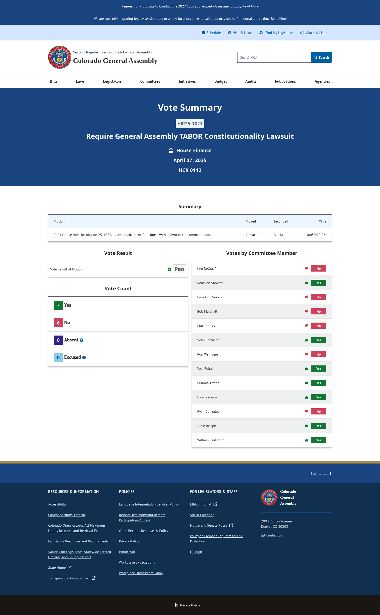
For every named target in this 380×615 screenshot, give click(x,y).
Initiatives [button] (187, 81)
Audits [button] (250, 81)
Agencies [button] (322, 81)
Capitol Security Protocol (66, 515)
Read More (250, 6)
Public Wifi (127, 551)
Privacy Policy (129, 541)
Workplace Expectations (137, 562)
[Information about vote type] (81, 340)
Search (323, 57)
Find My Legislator (279, 32)
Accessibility (57, 504)
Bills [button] (53, 81)
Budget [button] (220, 81)
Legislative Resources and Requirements (78, 541)
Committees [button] (150, 81)
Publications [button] (285, 81)
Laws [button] (80, 81)
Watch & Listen (317, 32)
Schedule (213, 32)
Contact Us (274, 535)
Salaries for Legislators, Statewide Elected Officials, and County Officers (79, 554)
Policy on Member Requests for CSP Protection (216, 538)
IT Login (196, 551)
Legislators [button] (112, 81)
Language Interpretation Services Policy (149, 504)
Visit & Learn (242, 32)
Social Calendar (202, 515)
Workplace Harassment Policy (141, 573)
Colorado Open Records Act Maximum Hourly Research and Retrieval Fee (76, 528)
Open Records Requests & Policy (143, 530)
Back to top (319, 473)
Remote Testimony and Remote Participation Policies (142, 517)
